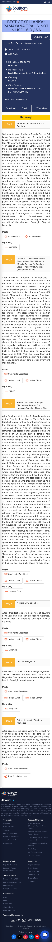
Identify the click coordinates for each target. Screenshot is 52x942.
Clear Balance (8, 907)
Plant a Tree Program (10, 833)
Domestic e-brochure (11, 837)
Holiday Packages (37, 833)
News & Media (8, 827)
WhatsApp (41, 108)
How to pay (7, 904)
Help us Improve (9, 910)
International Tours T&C (12, 882)
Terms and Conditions (15, 99)
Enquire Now (41, 37)
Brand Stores (33, 868)
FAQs (5, 897)
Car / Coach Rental (35, 852)
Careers (6, 830)
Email (24, 108)
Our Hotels (32, 849)
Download (11, 108)
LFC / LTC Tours (34, 855)
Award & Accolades (10, 840)
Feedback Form (34, 875)
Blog (5, 900)
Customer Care (33, 871)
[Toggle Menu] (2, 9)
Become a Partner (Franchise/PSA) (9, 869)
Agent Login (7, 843)
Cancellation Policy (10, 889)
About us (6, 823)
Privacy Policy (8, 885)
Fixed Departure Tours (37, 825)
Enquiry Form (33, 878)
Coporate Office (34, 865)
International (38, 838)
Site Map (31, 881)
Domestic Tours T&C (10, 879)
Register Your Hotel (10, 865)
